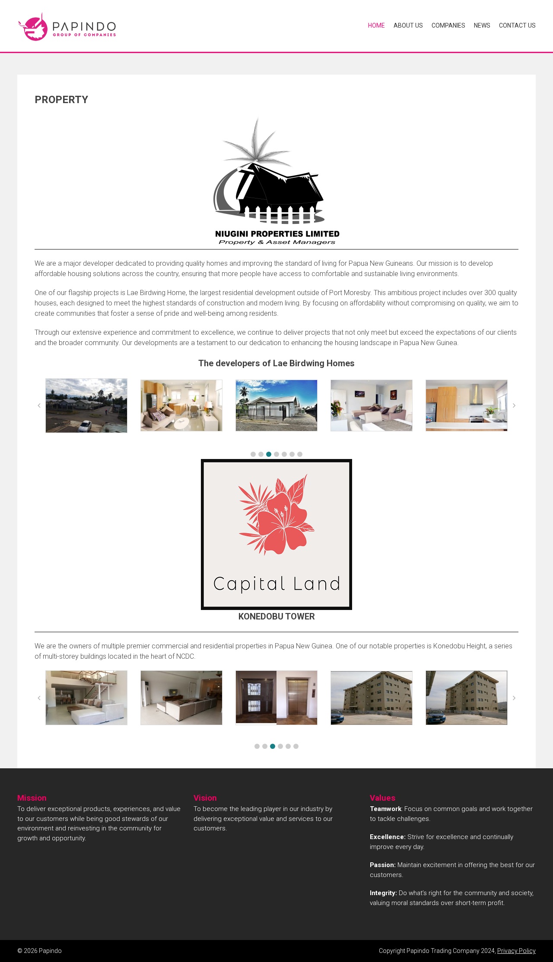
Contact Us (517, 25)
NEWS (482, 25)
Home (376, 25)
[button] (253, 454)
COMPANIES (448, 25)
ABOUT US (408, 25)
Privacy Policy (516, 950)
